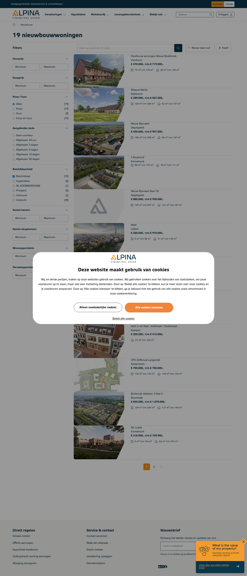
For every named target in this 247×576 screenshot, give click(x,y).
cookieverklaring (126, 293)
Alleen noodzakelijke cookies (97, 307)
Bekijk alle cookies (123, 318)
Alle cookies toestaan (149, 307)
